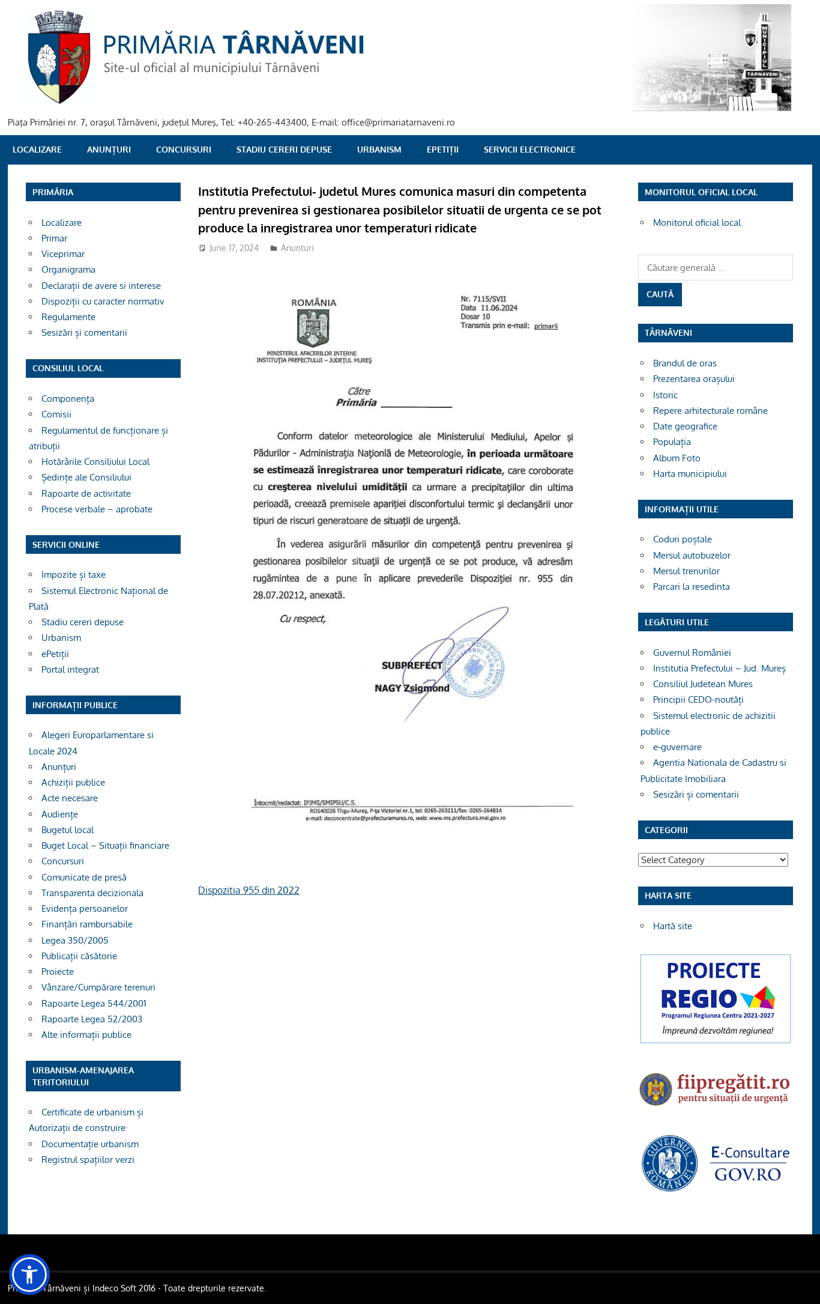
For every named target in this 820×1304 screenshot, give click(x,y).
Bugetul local (67, 829)
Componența (67, 398)
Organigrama (68, 269)
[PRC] (715, 1042)
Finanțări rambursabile (87, 924)
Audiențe (59, 814)
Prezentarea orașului (694, 378)
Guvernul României (692, 652)
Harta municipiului (690, 473)
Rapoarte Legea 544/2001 (93, 1003)
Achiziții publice (73, 782)
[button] (29, 1274)
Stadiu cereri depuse (284, 149)
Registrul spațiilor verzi (87, 1159)
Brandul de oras (685, 363)
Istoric (665, 395)
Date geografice (685, 426)
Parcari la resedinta (691, 586)
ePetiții (443, 149)
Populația (672, 441)
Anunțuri (109, 149)
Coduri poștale (682, 539)
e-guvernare (677, 747)
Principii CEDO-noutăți (698, 699)
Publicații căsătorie (79, 956)
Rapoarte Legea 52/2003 (91, 1019)
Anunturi (297, 248)
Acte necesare (69, 798)
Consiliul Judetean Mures (703, 684)
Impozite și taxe (73, 574)
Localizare (37, 149)
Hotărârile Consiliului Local (95, 461)
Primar (54, 238)
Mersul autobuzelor (692, 555)
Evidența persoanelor (84, 908)
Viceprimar (63, 253)
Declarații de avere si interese (101, 285)
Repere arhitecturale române (710, 410)
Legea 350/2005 (75, 940)
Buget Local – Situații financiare (105, 845)
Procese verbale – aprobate (96, 509)
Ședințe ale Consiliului (86, 477)
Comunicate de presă (84, 877)
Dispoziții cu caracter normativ (102, 301)
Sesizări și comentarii (84, 332)
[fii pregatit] (715, 1107)
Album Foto (677, 458)
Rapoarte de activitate (86, 493)
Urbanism (379, 149)
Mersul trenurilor (686, 571)
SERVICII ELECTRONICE (530, 149)
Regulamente (68, 317)
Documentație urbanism (90, 1144)
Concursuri (183, 149)
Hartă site (672, 926)
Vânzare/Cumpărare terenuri (98, 987)
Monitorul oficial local (697, 222)
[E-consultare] (715, 1190)
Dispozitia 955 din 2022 (249, 890)
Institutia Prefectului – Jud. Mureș (719, 668)
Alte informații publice (86, 1034)
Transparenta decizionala (92, 893)
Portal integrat (70, 669)
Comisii (56, 414)
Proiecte (57, 971)
